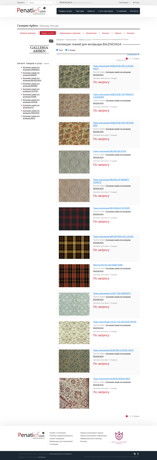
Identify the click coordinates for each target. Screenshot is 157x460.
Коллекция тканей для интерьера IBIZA (31, 117)
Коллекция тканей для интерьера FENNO (31, 96)
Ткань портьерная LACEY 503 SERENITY (112, 293)
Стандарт (72, 50)
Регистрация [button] (123, 2)
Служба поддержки (56, 438)
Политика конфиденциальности (61, 436)
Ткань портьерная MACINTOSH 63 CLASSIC (113, 237)
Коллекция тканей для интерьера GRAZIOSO (31, 112)
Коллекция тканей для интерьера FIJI (31, 106)
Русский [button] (20, 2)
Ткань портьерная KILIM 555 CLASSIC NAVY (113, 350)
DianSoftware (42, 457)
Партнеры (80, 11)
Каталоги (105, 33)
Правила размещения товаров (91, 433)
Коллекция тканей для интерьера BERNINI (31, 85)
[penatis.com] (135, 453)
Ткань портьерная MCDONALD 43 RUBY (111, 208)
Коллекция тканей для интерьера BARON (31, 74)
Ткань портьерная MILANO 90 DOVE (109, 151)
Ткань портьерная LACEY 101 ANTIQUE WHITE (115, 322)
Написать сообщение (51, 41)
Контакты (134, 11)
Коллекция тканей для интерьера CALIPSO (31, 90)
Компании (60, 39)
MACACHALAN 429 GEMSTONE (108, 265)
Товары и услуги (65, 11)
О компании (122, 11)
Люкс (61, 50)
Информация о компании (70, 33)
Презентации (91, 33)
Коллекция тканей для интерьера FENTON (31, 101)
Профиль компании (28, 33)
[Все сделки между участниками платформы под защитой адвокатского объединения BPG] (119, 437)
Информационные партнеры (91, 438)
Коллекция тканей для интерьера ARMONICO (31, 68)
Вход (137, 2)
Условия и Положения (57, 433)
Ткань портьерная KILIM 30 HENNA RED (111, 379)
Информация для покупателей (61, 441)
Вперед (136, 58)
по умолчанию (132, 54)
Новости (91, 11)
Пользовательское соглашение (61, 454)
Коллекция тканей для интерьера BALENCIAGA (32, 79)
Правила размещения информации (93, 436)
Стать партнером (105, 11)
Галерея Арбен (71, 39)
